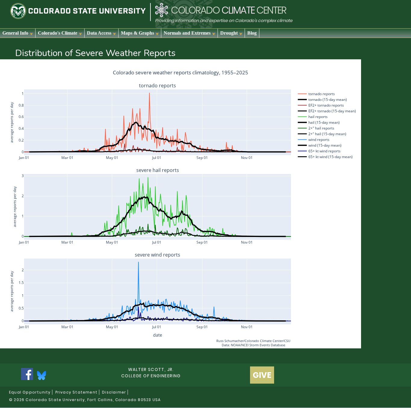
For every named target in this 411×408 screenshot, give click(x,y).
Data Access (99, 33)
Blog (252, 33)
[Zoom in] (325, 63)
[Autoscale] (340, 63)
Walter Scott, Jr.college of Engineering (151, 372)
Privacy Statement (76, 392)
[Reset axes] (347, 63)
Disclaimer (114, 392)
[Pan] (316, 63)
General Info (15, 33)
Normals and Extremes (187, 33)
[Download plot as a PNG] (299, 63)
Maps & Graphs (137, 33)
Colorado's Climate (57, 33)
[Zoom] (308, 63)
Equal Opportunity (30, 392)
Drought (229, 33)
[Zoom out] (332, 63)
